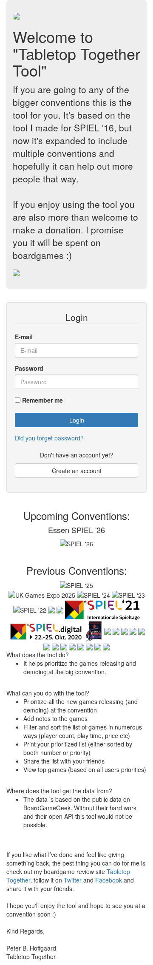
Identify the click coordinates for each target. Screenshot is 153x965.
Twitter (73, 880)
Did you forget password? (49, 438)
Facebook (108, 880)
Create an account (77, 470)
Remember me (42, 400)
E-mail (24, 336)
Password (29, 368)
